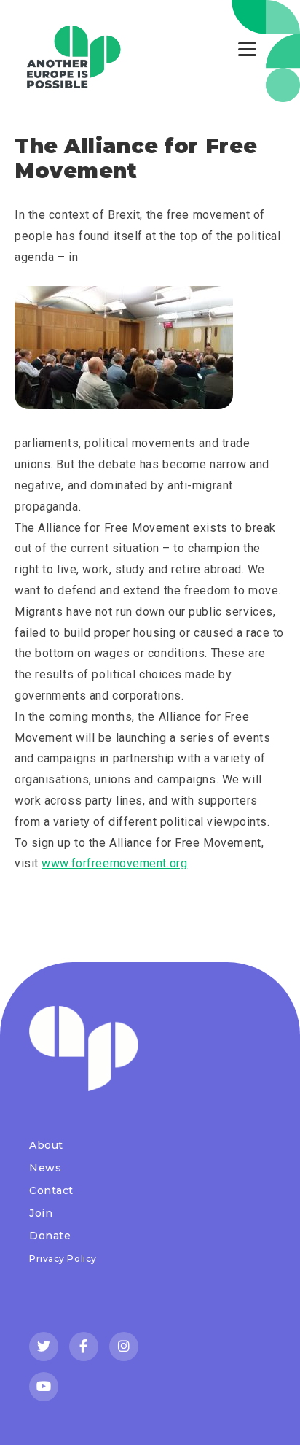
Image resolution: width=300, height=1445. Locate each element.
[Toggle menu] (247, 49)
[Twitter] (43, 1346)
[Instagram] (123, 1346)
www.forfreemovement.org (114, 863)
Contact (51, 1190)
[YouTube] (43, 1386)
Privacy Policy (63, 1258)
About (46, 1145)
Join (40, 1213)
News (45, 1167)
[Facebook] (83, 1346)
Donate (50, 1235)
